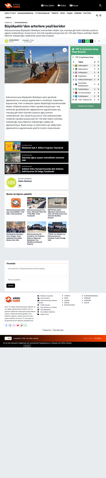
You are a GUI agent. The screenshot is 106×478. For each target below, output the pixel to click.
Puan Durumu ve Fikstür (48, 307)
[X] (10, 325)
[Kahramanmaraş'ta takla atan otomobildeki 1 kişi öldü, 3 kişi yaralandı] (15, 203)
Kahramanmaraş (20, 22)
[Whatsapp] (25, 325)
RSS (9, 338)
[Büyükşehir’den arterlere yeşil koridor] (37, 64)
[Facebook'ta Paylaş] (79, 41)
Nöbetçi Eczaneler (46, 296)
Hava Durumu (45, 298)
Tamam (27, 346)
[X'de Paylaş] (83, 41)
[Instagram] (14, 325)
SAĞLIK (86, 303)
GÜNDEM (78, 13)
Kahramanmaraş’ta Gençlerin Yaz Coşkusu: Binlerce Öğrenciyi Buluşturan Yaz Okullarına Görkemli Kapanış (36, 239)
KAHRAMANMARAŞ (25, 13)
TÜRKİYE (54, 13)
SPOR (62, 13)
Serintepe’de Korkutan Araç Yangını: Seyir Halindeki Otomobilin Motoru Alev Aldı (14, 237)
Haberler (8, 22)
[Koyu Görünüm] (97, 15)
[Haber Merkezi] (11, 182)
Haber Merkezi (25, 181)
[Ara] (100, 5)
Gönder (11, 286)
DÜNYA (8, 18)
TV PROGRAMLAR (42, 13)
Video (63, 5)
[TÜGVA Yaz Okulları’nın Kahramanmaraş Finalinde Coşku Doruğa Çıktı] (57, 227)
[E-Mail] (20, 186)
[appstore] (47, 330)
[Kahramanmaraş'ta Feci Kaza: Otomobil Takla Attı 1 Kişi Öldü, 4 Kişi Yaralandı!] (36, 203)
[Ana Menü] (100, 15)
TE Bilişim (97, 338)
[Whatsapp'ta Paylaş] (87, 41)
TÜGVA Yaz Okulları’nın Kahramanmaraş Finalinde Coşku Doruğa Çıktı (57, 237)
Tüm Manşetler (45, 310)
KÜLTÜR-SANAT (69, 305)
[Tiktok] (21, 325)
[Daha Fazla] (91, 41)
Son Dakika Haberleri (47, 312)
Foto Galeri (49, 5)
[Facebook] (6, 325)
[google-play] (58, 330)
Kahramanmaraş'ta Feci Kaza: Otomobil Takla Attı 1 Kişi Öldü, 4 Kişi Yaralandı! (36, 213)
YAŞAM (69, 13)
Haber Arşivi (44, 314)
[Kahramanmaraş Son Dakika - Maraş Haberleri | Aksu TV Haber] (12, 5)
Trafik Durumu (45, 305)
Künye (75, 5)
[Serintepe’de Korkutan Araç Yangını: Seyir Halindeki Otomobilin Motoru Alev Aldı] (15, 227)
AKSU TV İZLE (10, 13)
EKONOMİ (87, 300)
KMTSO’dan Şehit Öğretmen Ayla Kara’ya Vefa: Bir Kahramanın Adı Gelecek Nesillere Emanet (57, 214)
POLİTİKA (87, 13)
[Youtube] (18, 325)
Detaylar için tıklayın (86, 106)
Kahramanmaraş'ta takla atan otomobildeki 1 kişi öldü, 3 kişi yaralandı (15, 212)
